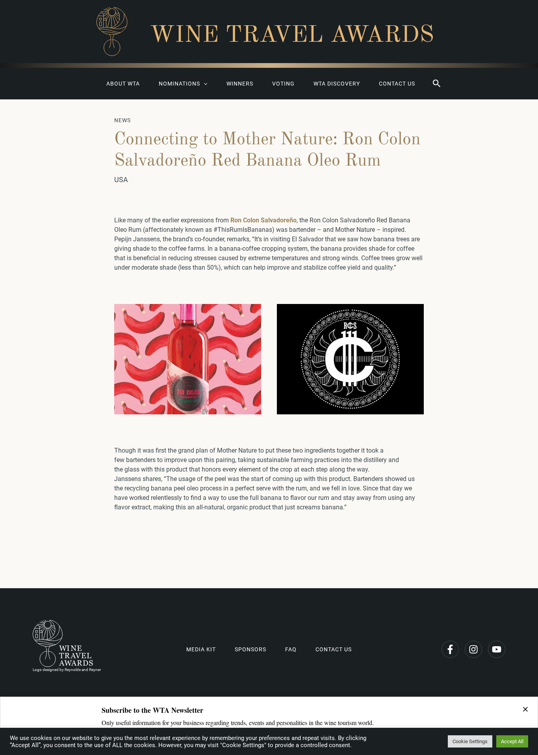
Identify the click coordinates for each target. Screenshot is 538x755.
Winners (239, 83)
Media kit (201, 649)
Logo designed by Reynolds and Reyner (67, 669)
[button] (436, 83)
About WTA (123, 83)
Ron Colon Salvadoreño (263, 220)
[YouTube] (496, 649)
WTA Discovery (337, 83)
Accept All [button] (512, 741)
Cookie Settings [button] (470, 741)
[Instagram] (473, 649)
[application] (203, 83)
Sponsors (250, 649)
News (122, 120)
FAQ (291, 649)
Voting (283, 83)
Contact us (397, 83)
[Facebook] (450, 649)
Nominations (179, 83)
